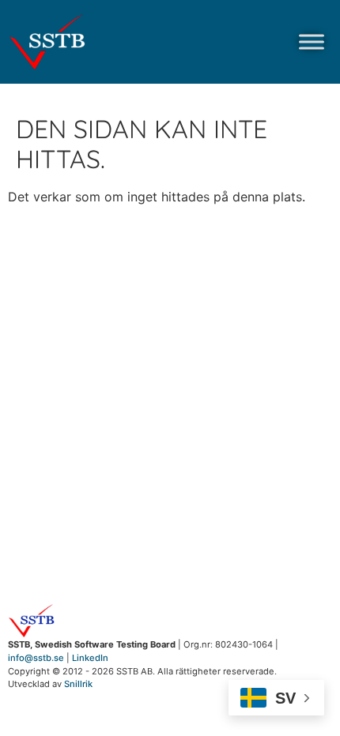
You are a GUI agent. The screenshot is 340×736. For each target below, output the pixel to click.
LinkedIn (90, 657)
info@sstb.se (36, 657)
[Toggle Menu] (311, 41)
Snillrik (78, 683)
